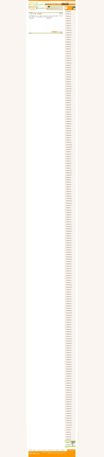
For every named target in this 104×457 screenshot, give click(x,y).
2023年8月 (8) (69, 95)
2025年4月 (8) (69, 48)
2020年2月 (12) (69, 193)
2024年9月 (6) (69, 65)
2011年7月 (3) (69, 434)
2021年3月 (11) (69, 163)
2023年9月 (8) (69, 93)
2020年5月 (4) (69, 186)
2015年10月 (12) (69, 315)
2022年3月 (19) (69, 135)
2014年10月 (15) (69, 343)
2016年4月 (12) (69, 301)
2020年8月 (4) (69, 179)
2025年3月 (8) (69, 51)
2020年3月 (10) (69, 191)
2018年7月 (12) (69, 238)
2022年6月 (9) (69, 128)
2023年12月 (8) (69, 86)
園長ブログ (35, 450)
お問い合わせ (69, 444)
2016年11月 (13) (69, 284)
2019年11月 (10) (69, 200)
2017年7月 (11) (69, 266)
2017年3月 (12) (69, 275)
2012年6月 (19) (69, 408)
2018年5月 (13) (69, 242)
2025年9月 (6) (69, 37)
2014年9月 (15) (69, 345)
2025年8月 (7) (69, 39)
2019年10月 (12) (69, 203)
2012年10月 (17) (69, 399)
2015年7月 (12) (69, 322)
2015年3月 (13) (69, 331)
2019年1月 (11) (69, 224)
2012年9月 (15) (69, 401)
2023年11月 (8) (69, 88)
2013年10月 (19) (69, 371)
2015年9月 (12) (69, 317)
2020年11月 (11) (69, 172)
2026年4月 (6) (69, 20)
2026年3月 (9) (69, 23)
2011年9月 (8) (69, 429)
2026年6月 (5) (69, 16)
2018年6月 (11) (69, 240)
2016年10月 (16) (69, 287)
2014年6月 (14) (69, 352)
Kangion (52, 453)
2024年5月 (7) (69, 74)
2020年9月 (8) (69, 177)
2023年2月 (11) (69, 109)
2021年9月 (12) (69, 149)
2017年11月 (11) (69, 256)
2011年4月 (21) (69, 436)
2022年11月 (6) (69, 116)
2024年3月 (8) (69, 79)
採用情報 (68, 442)
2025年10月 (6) (69, 34)
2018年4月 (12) (69, 245)
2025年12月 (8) (69, 30)
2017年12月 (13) (69, 254)
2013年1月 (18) (69, 392)
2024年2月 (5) (69, 81)
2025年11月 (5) (69, 32)
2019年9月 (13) (69, 205)
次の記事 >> (61, 12)
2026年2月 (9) (69, 25)
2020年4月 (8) (69, 189)
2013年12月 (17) (69, 366)
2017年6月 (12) (69, 268)
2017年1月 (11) (69, 280)
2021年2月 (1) (69, 165)
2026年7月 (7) (69, 13)
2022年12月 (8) (69, 114)
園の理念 (47, 3)
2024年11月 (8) (69, 60)
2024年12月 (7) (69, 58)
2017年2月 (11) (69, 277)
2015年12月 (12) (69, 310)
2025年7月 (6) (69, 41)
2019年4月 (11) (69, 217)
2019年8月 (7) (69, 207)
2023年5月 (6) (69, 102)
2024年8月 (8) (69, 67)
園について (58, 3)
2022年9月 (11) (69, 121)
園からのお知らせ (65, 3)
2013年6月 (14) (69, 380)
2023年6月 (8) (69, 100)
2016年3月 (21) (69, 303)
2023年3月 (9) (69, 107)
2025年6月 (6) (69, 44)
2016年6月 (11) (69, 296)
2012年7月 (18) (69, 406)
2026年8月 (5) (69, 11)
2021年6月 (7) (69, 156)
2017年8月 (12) (69, 263)
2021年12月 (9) (69, 142)
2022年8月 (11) (69, 123)
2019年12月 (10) (69, 198)
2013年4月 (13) (69, 385)
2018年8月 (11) (69, 235)
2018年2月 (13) (69, 249)
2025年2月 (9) (69, 53)
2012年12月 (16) (69, 394)
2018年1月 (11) (69, 252)
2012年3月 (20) (69, 415)
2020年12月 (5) (69, 170)
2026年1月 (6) (69, 27)
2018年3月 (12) (69, 247)
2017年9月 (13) (69, 261)
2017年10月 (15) (69, 259)
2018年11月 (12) (69, 228)
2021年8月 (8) (69, 151)
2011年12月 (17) (69, 422)
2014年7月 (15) (69, 350)
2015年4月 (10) (69, 329)
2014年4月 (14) (69, 357)
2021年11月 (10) (69, 144)
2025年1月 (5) (69, 55)
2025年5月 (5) (69, 46)
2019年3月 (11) (69, 219)
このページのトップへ (71, 450)
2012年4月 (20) (69, 413)
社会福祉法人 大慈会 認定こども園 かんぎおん (36, 4)
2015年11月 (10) (69, 312)
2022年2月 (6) (69, 137)
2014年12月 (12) (69, 338)
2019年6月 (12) (69, 212)
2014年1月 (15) (69, 364)
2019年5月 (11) (69, 214)
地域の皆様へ (72, 3)
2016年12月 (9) (69, 282)
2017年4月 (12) (69, 273)
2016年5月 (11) (69, 298)
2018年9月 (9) (69, 233)
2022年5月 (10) (69, 130)
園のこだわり (53, 3)
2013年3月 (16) (69, 387)
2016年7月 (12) (69, 294)
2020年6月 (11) (69, 184)
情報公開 (62, 450)
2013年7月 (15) (69, 378)
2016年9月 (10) (69, 289)
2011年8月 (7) (69, 432)
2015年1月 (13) (69, 336)
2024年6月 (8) (69, 72)
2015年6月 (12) (69, 324)
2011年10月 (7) (69, 427)
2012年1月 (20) (69, 420)
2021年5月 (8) (69, 158)
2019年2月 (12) (69, 221)
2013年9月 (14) (69, 373)
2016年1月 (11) (69, 308)
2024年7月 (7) (69, 69)
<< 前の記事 (30, 12)
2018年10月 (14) (69, 231)
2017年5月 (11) (69, 270)
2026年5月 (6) (69, 18)
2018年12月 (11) (69, 226)
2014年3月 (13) (69, 359)
